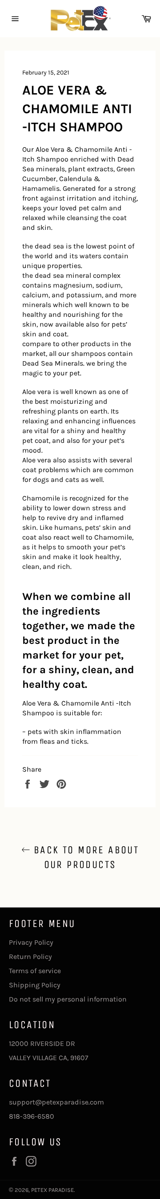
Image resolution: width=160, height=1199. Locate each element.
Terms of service (35, 970)
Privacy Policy (31, 942)
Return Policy (30, 956)
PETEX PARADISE (52, 1190)
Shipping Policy (34, 985)
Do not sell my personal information (68, 999)
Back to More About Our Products (84, 857)
